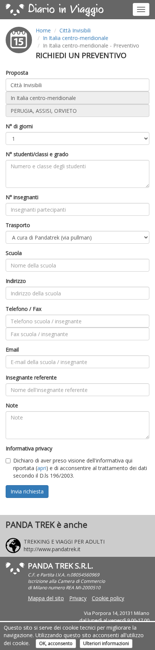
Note (12, 405)
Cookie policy (108, 598)
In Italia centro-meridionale (75, 37)
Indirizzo (16, 280)
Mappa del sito (46, 598)
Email (12, 349)
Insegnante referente (31, 377)
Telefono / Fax (23, 308)
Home (43, 30)
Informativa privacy (29, 448)
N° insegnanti (22, 197)
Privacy (78, 598)
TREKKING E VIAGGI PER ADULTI (64, 541)
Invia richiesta (27, 491)
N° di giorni (19, 126)
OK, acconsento (56, 643)
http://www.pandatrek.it (52, 549)
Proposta (17, 72)
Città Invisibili (75, 30)
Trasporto (18, 225)
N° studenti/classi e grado (37, 154)
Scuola (14, 253)
